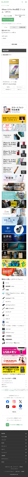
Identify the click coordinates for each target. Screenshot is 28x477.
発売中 (4, 38)
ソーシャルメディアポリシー (9, 471)
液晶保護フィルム (10, 286)
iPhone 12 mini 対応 (8, 15)
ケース (14, 27)
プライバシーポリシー (14, 468)
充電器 (7, 289)
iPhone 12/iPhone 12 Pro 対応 (20, 16)
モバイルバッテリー (10, 305)
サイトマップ (15, 466)
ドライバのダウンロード (7, 380)
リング (7, 315)
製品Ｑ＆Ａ (4, 384)
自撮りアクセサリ (10, 308)
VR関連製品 (8, 336)
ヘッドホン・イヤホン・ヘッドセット (15, 325)
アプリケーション (10, 332)
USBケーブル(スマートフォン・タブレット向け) (15, 294)
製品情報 (6, 389)
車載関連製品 (9, 339)
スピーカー (8, 329)
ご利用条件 (21, 466)
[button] (14, 439)
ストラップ (8, 311)
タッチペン (8, 301)
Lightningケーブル (10, 298)
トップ (3, 389)
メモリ (7, 322)
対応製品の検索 (22, 27)
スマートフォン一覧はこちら (13, 342)
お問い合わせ (4, 386)
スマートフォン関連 (5, 5)
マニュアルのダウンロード (7, 382)
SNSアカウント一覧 (8, 466)
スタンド (8, 318)
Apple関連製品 (11, 390)
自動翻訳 (22, 471)
